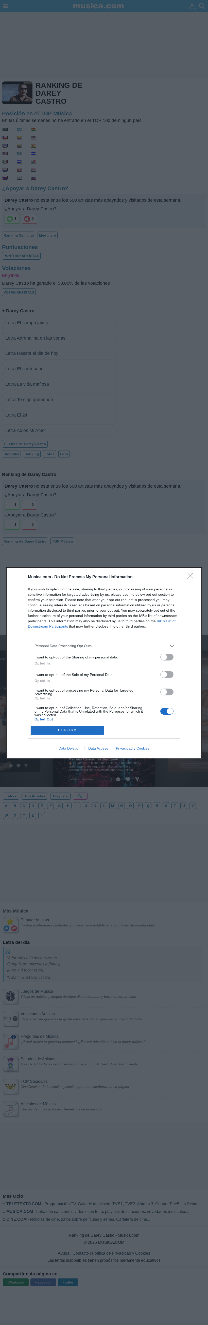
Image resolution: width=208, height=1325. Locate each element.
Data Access (98, 748)
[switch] (167, 657)
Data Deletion (69, 748)
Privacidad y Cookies (132, 748)
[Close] (192, 577)
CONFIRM (67, 730)
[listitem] (104, 646)
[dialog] (104, 662)
